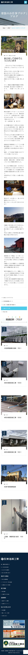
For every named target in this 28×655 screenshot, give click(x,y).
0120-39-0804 (6, 567)
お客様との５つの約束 (6, 584)
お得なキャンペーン (5, 603)
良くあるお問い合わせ (6, 572)
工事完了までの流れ (5, 594)
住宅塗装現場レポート (8, 301)
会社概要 (3, 610)
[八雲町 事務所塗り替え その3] (14, 516)
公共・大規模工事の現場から (9, 304)
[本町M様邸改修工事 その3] (14, 370)
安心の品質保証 (5, 579)
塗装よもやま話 (12, 55)
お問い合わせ (4, 615)
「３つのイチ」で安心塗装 (7, 582)
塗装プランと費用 (5, 600)
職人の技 (5, 311)
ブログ (8, 27)
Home (4, 27)
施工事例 (3, 591)
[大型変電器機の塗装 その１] (14, 335)
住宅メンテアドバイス (8, 297)
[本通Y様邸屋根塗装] (14, 474)
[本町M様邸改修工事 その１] (14, 439)
